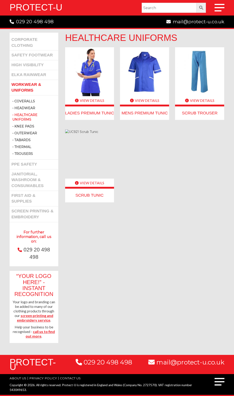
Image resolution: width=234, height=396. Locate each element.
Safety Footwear (32, 55)
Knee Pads (24, 126)
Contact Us (70, 378)
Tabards (22, 140)
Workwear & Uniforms (26, 87)
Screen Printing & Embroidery (32, 214)
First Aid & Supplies (23, 198)
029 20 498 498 (35, 21)
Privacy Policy (43, 378)
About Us (18, 378)
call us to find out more (40, 333)
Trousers (23, 154)
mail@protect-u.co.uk (198, 21)
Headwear (24, 108)
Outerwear (25, 133)
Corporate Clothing (24, 42)
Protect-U (36, 7)
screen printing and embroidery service (35, 317)
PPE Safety (24, 164)
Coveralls (24, 101)
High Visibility (27, 65)
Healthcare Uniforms (24, 117)
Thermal (22, 147)
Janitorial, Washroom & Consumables (27, 180)
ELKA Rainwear (28, 74)
